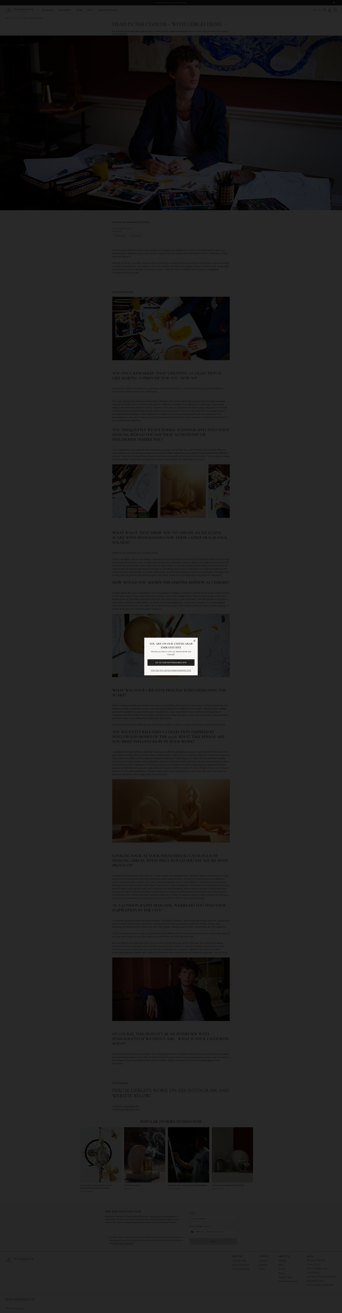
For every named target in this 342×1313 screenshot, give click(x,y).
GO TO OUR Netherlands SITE (171, 662)
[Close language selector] (194, 640)
